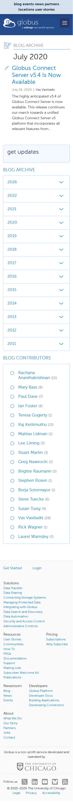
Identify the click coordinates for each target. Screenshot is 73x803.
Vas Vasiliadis (34, 518)
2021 (11, 209)
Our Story (10, 723)
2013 (11, 317)
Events (8, 700)
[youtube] (44, 781)
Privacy (31, 793)
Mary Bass (30, 387)
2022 (12, 196)
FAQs (7, 653)
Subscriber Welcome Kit (21, 673)
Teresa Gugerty (35, 415)
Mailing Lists (12, 668)
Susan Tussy (32, 509)
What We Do (12, 718)
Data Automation (15, 616)
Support (9, 663)
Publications (12, 677)
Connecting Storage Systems (24, 597)
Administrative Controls (20, 626)
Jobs (6, 732)
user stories (45, 9)
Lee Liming (31, 443)
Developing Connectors (46, 705)
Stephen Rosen (35, 481)
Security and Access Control (24, 621)
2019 (12, 236)
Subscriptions (56, 639)
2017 (11, 263)
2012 (11, 330)
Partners (9, 728)
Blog (6, 691)
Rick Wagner (32, 527)
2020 (12, 223)
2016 (12, 277)
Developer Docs (41, 695)
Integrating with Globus (20, 607)
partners (52, 4)
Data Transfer (12, 588)
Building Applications (44, 700)
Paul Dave (30, 397)
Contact (9, 737)
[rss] (65, 781)
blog (18, 4)
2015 (11, 290)
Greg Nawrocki (35, 462)
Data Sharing (12, 593)
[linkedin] (34, 781)
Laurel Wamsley (36, 537)
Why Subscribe (57, 644)
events (28, 4)
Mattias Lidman (35, 434)
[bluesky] (54, 781)
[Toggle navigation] (65, 23)
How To (9, 649)
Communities (13, 644)
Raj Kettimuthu (36, 425)
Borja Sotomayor (36, 490)
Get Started (12, 568)
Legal (16, 793)
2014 (12, 304)
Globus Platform (41, 691)
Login (37, 568)
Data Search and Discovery (23, 612)
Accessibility (51, 793)
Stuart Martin (33, 453)
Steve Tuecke (33, 499)
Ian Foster (30, 406)
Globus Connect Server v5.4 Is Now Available (36, 75)
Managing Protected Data (21, 602)
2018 (12, 250)
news (39, 4)
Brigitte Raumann (37, 471)
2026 (12, 182)
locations (26, 9)
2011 (11, 344)
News (7, 695)
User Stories (12, 639)
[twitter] (24, 781)
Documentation (14, 658)
